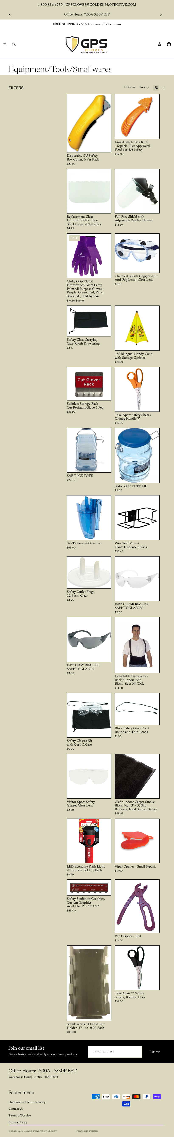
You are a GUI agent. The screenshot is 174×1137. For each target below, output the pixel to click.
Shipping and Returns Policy (26, 1102)
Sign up (155, 1051)
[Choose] (105, 271)
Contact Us (15, 1109)
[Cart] (169, 44)
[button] (144, 87)
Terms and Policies (87, 1131)
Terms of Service (19, 1115)
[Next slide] (161, 14)
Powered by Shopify (45, 1131)
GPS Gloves (25, 1131)
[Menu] (5, 44)
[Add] (105, 146)
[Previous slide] (10, 14)
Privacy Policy (17, 1122)
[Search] (14, 44)
